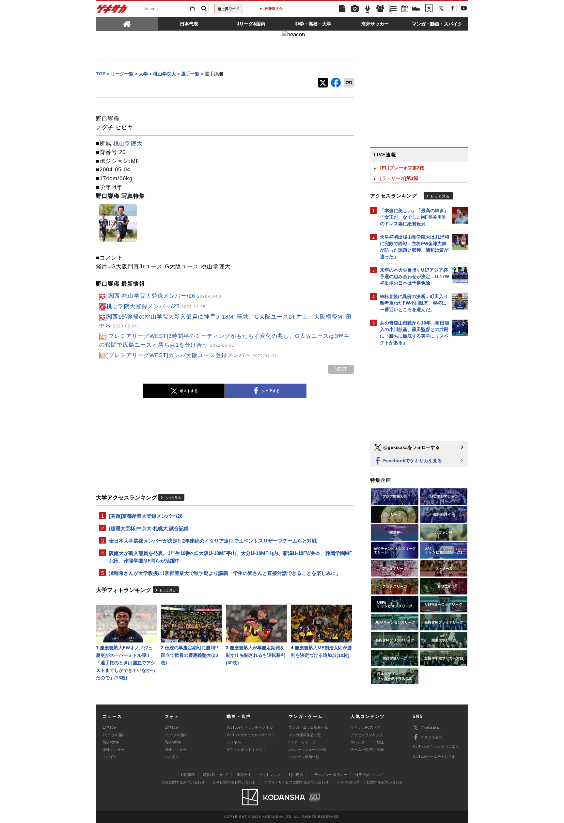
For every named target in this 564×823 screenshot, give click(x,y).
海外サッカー (113, 750)
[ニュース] (342, 9)
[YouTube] (464, 8)
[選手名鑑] (380, 9)
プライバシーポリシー (329, 775)
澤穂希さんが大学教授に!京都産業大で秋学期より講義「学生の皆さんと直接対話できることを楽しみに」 (225, 573)
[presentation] (127, 23)
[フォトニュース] (355, 9)
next (341, 369)
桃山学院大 (128, 143)
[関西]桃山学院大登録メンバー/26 (163, 296)
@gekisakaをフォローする (411, 447)
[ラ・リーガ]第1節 (399, 178)
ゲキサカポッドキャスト (246, 750)
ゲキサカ (112, 10)
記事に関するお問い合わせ (234, 782)
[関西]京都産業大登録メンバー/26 (145, 516)
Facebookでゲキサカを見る (412, 460)
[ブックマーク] (429, 9)
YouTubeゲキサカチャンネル (250, 727)
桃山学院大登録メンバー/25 (156, 306)
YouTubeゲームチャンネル (434, 756)
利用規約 (296, 775)
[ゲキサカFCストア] (416, 9)
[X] (441, 8)
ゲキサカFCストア (366, 727)
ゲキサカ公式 (431, 737)
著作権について (215, 775)
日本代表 (109, 727)
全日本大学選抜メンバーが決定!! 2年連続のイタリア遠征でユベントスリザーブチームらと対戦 (213, 541)
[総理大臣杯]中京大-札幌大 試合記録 (149, 528)
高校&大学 (110, 742)
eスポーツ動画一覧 (304, 757)
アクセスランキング (367, 735)
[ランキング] (393, 9)
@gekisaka (430, 727)
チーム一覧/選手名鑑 (367, 750)
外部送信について (369, 775)
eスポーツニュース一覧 (307, 750)
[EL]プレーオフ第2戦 (402, 167)
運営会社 (243, 775)
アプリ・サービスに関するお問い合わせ (296, 782)
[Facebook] (452, 8)
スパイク (109, 757)
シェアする (271, 391)
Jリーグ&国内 (113, 735)
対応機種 (187, 775)
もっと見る (173, 497)
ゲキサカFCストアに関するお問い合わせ (370, 782)
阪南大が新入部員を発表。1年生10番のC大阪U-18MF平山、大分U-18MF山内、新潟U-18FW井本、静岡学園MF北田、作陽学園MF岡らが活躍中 (230, 556)
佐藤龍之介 (270, 8)
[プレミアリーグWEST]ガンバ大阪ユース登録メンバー (191, 355)
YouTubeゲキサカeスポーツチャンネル (251, 738)
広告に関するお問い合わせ (183, 782)
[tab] (127, 23)
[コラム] (367, 9)
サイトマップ (269, 775)
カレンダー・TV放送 (367, 742)
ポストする (189, 391)
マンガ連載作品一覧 (305, 735)
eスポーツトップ (302, 742)
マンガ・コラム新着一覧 (308, 727)
